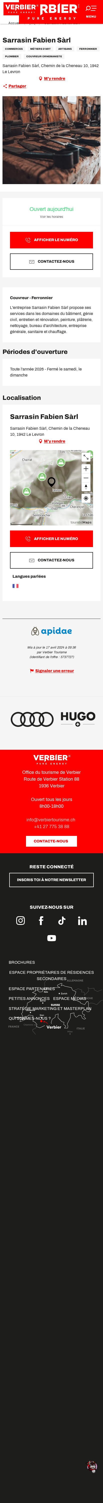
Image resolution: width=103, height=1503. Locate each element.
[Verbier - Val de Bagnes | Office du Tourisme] (51, 12)
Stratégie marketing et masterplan (50, 1008)
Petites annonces (29, 998)
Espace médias (69, 998)
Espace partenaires (32, 989)
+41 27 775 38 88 (51, 826)
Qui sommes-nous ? (30, 1018)
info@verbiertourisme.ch (51, 819)
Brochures (22, 962)
